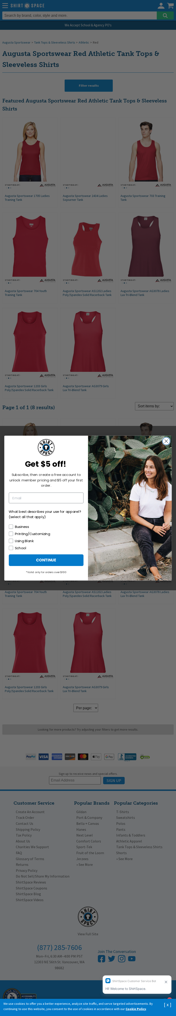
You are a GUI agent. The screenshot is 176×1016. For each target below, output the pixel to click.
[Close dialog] (166, 441)
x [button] (168, 1004)
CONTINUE (46, 560)
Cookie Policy (136, 1009)
